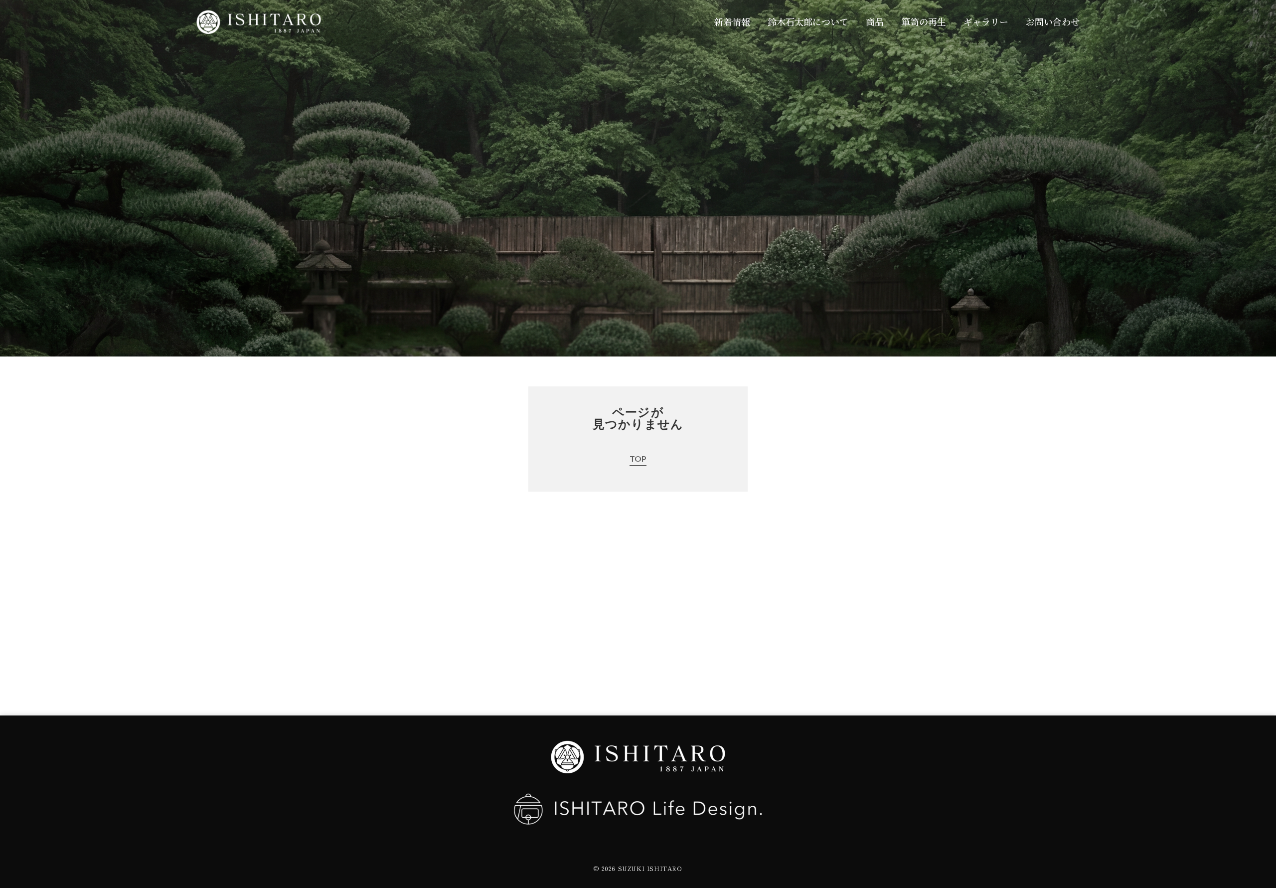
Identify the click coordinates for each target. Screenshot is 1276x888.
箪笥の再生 (923, 21)
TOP (638, 458)
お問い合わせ (1053, 21)
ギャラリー (985, 21)
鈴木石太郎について (808, 21)
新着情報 (732, 21)
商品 (875, 21)
